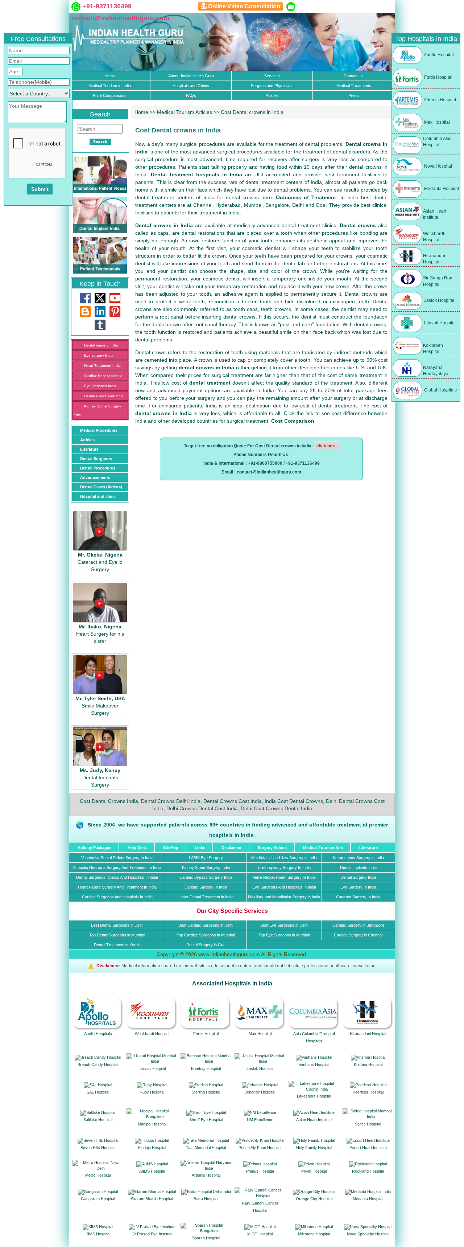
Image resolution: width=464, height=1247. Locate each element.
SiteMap (170, 847)
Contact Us (354, 76)
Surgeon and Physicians (272, 85)
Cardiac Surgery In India (206, 887)
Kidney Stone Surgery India (206, 867)
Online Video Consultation (244, 6)
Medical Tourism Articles (184, 112)
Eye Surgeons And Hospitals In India (284, 887)
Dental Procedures (97, 468)
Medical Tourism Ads (323, 847)
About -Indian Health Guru (191, 76)
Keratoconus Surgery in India (358, 858)
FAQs (191, 95)
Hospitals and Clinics (191, 85)
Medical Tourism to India (109, 85)
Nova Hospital (437, 166)
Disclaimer (231, 847)
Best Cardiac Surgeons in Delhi (205, 925)
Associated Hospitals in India (232, 983)
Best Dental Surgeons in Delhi (117, 925)
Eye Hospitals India (100, 386)
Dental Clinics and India (104, 396)
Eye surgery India (98, 355)
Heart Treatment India (102, 366)
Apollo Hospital (438, 54)
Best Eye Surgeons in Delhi (284, 925)
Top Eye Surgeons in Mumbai (284, 935)
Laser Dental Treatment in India (205, 897)
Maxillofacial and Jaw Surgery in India (284, 858)
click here (326, 445)
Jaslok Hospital (438, 300)
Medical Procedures (98, 430)
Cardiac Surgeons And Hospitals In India (117, 897)
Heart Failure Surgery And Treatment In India (117, 887)
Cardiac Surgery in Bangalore (358, 925)
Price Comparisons (110, 95)
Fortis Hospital (437, 77)
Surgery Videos (272, 847)
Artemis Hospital (439, 99)
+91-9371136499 (106, 6)
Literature (89, 449)
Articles (272, 95)
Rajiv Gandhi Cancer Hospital (260, 1207)
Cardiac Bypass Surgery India (205, 877)
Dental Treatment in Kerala (117, 945)
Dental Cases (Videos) (101, 487)
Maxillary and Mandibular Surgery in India (284, 897)
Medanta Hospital (441, 188)
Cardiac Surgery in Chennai (358, 935)
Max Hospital (436, 122)
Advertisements (95, 477)
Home (109, 76)
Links (200, 847)
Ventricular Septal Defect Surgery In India (117, 858)
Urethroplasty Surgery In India (284, 867)
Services (272, 76)
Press (353, 95)
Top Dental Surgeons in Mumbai (117, 935)
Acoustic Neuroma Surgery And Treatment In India (117, 867)
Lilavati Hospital (439, 322)
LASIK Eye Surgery (206, 858)
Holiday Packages (94, 847)
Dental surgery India (101, 345)
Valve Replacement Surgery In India (284, 877)
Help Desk (137, 847)
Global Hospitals (440, 390)
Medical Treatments (353, 85)
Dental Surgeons (96, 458)
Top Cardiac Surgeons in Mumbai (206, 935)
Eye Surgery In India (358, 887)
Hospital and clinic (98, 496)
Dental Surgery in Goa (205, 945)
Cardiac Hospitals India (103, 376)
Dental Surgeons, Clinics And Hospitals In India (117, 877)
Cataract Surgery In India (358, 897)
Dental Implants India (358, 867)
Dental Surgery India (358, 877)
